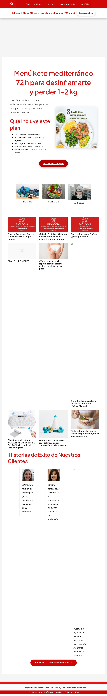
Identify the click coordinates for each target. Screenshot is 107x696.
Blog (28, 4)
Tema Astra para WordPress (74, 688)
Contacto (33, 692)
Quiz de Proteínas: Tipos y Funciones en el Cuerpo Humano (21, 236)
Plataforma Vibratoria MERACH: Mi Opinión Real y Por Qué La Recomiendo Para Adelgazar (21, 444)
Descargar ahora (86, 13)
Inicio (20, 4)
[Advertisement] (53, 33)
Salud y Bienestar (68, 4)
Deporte (51, 4)
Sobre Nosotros (72, 692)
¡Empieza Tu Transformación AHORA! (54, 662)
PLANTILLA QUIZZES (18, 261)
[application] (42, 4)
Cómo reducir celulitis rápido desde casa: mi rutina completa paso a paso (50, 265)
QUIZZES (85, 4)
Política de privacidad (53, 692)
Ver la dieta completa (53, 163)
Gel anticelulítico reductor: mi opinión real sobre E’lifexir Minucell (84, 403)
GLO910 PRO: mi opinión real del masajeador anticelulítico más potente (52, 443)
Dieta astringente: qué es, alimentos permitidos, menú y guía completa (85, 433)
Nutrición (37, 4)
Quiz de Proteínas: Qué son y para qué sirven (84, 235)
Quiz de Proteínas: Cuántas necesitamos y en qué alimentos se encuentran (53, 236)
